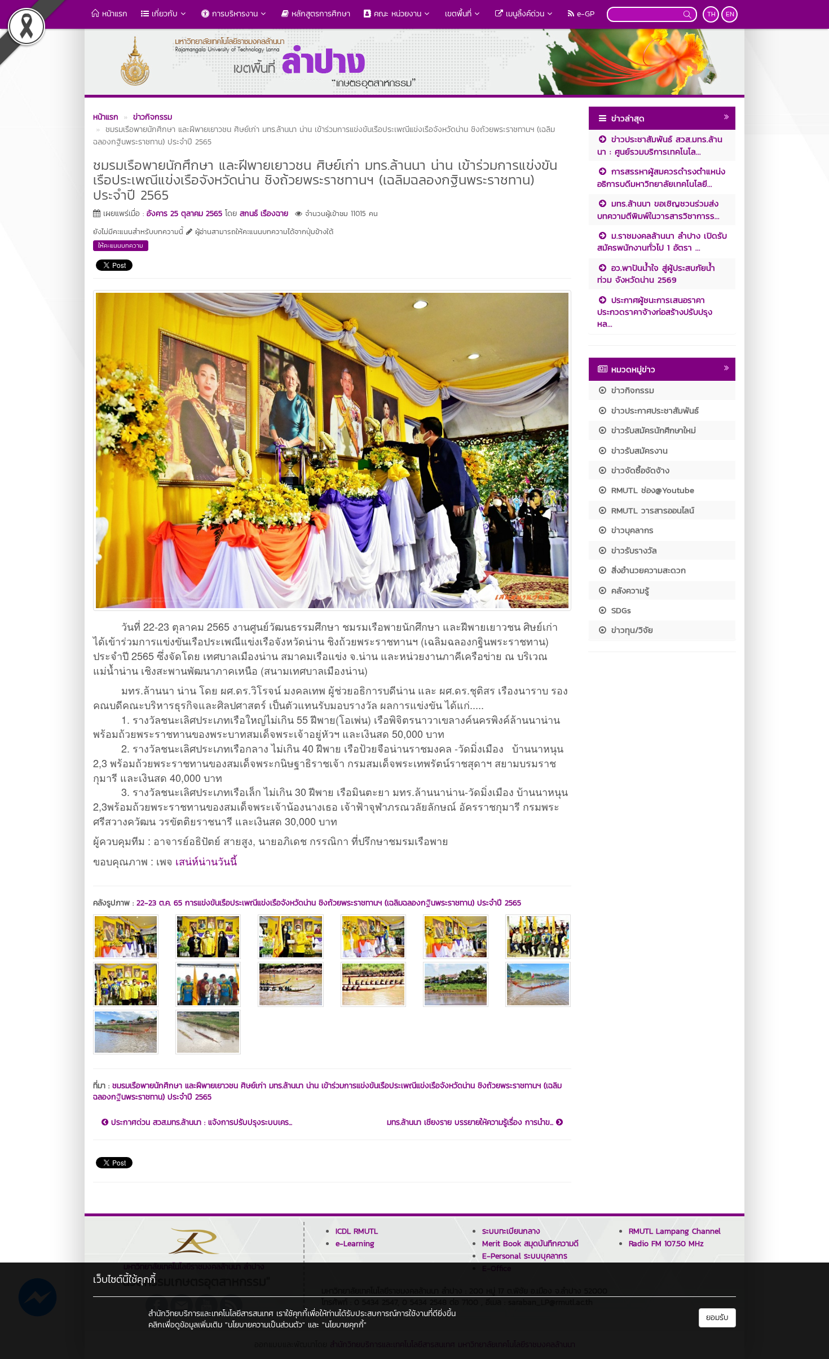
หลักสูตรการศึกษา (319, 14)
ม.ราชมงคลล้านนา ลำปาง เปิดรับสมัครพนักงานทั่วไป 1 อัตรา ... (662, 241)
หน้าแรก (113, 14)
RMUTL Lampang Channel (675, 1231)
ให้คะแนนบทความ (120, 245)
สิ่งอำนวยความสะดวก (647, 570)
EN (730, 14)
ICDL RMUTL (357, 1231)
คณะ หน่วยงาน (396, 14)
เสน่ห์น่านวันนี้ (206, 861)
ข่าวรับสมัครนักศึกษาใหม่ (652, 430)
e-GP (584, 14)
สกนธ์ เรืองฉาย (264, 213)
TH (711, 14)
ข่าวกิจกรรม (631, 390)
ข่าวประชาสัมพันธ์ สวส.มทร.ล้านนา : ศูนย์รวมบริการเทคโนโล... (659, 145)
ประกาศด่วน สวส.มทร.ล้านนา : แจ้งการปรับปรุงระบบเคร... (200, 1122)
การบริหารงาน (233, 14)
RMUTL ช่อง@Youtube (651, 489)
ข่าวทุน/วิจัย (630, 629)
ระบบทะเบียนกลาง (511, 1231)
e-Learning (355, 1244)
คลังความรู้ (628, 590)
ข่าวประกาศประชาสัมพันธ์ (653, 410)
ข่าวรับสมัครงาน (638, 450)
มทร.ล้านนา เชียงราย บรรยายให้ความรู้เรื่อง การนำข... (471, 1122)
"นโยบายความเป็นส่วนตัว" (265, 1325)
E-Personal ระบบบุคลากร (524, 1256)
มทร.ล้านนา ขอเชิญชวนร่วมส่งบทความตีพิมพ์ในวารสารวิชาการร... (658, 209)
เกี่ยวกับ (163, 14)
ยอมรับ (717, 1317)
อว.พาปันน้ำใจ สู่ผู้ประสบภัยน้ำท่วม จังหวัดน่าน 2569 (656, 273)
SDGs (619, 610)
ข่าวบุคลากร (631, 530)
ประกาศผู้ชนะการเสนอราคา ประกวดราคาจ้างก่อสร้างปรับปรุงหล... (654, 312)
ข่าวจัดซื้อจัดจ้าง (638, 470)
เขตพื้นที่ (458, 14)
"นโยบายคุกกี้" (344, 1325)
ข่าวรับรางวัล (632, 550)
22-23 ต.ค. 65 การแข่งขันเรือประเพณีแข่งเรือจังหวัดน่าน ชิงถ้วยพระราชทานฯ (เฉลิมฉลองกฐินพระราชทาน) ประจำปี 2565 (328, 903)
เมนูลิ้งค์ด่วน (523, 14)
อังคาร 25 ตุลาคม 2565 (184, 213)
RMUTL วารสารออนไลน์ (651, 510)
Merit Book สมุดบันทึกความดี (530, 1244)
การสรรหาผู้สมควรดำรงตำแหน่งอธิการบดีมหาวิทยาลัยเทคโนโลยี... (661, 177)
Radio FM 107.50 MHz (666, 1244)
